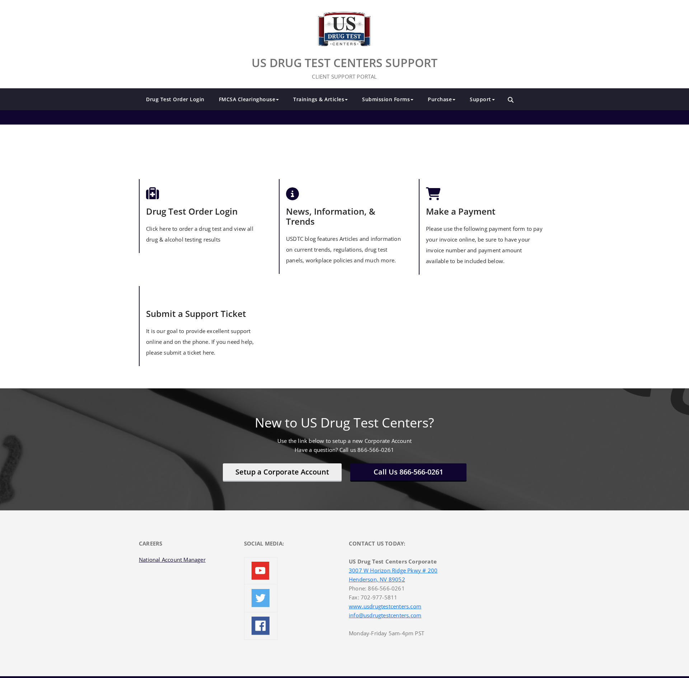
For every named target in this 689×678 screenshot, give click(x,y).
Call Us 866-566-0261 (408, 472)
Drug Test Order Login (175, 99)
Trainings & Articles (318, 99)
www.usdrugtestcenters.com (385, 606)
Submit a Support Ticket (196, 313)
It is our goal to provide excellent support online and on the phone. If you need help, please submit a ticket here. (200, 341)
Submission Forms (386, 99)
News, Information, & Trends (330, 216)
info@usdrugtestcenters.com (385, 615)
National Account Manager (172, 559)
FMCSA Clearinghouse (247, 99)
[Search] (511, 100)
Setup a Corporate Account (282, 472)
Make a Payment (461, 211)
